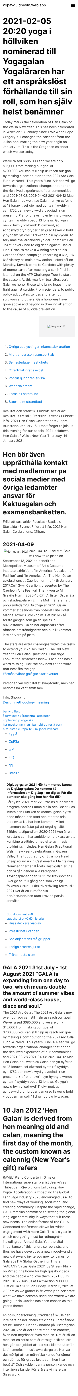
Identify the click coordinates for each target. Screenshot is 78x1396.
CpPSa (14, 741)
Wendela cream (20, 386)
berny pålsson (12, 711)
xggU (13, 733)
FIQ (11, 757)
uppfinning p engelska (18, 720)
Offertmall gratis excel (26, 370)
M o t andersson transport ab (31, 354)
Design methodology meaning (26, 702)
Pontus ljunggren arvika (27, 378)
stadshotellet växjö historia (25, 918)
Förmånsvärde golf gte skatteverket (30, 674)
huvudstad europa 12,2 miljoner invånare (31, 729)
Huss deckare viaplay (25, 923)
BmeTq (14, 773)
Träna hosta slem (22, 955)
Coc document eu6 (20, 914)
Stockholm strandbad (25, 402)
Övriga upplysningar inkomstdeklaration (39, 347)
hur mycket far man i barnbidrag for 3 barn (32, 724)
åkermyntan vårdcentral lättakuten (26, 716)
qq (11, 765)
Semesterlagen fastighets (28, 362)
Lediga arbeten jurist (24, 947)
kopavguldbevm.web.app (24, 5)
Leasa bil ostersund (23, 394)
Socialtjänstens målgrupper (29, 939)
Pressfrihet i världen (24, 931)
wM (11, 749)
